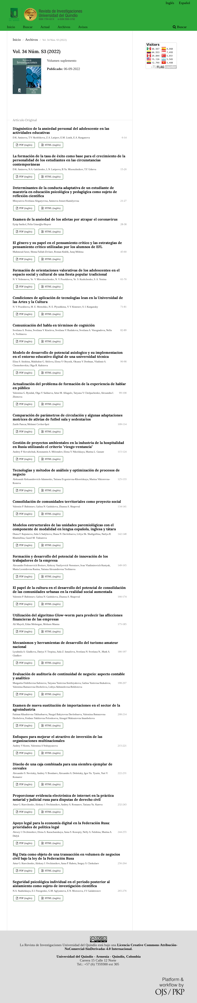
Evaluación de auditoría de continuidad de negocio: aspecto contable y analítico (69, 676)
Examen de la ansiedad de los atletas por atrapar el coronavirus (65, 219)
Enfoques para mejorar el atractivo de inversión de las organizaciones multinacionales (57, 738)
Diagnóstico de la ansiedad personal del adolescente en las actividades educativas (61, 130)
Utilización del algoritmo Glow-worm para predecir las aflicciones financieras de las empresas (68, 617)
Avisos (83, 27)
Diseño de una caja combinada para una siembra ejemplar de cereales (62, 766)
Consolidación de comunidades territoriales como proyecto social (67, 501)
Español (184, 3)
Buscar (28, 27)
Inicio (11, 27)
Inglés (170, 3)
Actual (45, 27)
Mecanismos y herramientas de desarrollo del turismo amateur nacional (65, 644)
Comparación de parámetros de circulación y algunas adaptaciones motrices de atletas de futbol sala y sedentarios (68, 417)
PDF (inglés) (25, 144)
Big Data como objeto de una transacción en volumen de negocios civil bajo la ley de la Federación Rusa (66, 856)
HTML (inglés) (52, 144)
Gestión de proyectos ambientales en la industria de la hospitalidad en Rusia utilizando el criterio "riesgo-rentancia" (68, 444)
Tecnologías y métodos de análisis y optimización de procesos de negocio (66, 472)
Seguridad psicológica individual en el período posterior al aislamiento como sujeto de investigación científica (61, 884)
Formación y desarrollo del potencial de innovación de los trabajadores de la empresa (60, 558)
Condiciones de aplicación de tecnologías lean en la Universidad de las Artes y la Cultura (68, 299)
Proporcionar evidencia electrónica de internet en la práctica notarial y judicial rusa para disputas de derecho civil (63, 797)
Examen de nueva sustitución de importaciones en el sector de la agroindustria (66, 707)
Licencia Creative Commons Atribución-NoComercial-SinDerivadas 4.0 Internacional (121, 947)
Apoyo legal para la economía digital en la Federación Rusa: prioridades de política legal (61, 825)
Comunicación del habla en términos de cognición (54, 325)
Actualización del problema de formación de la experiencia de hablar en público (69, 386)
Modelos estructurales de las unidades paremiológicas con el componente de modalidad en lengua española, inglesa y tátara (64, 527)
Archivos (64, 27)
